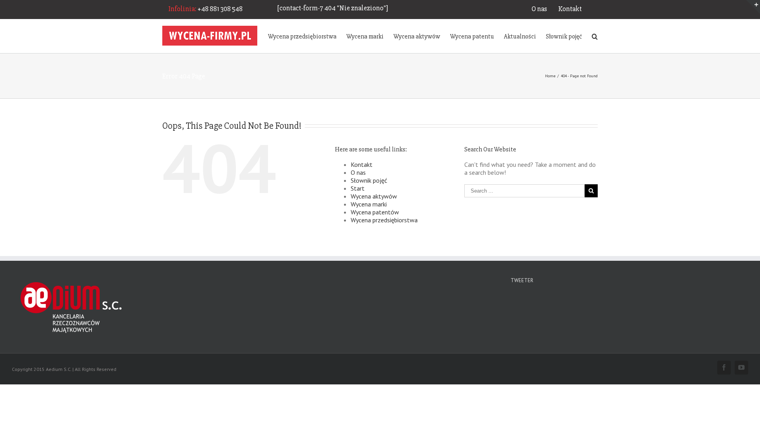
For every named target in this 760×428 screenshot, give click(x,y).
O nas (539, 8)
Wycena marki (369, 204)
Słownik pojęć (369, 180)
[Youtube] (741, 367)
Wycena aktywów (374, 196)
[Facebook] (724, 367)
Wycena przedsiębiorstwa (384, 220)
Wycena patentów (375, 212)
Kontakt (570, 8)
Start (358, 188)
